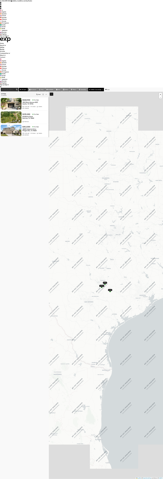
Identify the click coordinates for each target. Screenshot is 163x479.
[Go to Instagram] (0, 4)
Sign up (2, 36)
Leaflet (139, 478)
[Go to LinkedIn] (0, 8)
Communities (4, 53)
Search (2, 45)
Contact (2, 57)
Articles (2, 51)
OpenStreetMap (147, 478)
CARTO (161, 478)
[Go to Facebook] (0, 2)
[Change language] (1, 10)
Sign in (7, 36)
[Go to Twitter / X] (0, 6)
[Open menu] (0, 87)
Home (2, 43)
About (2, 55)
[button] (160, 94)
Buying (2, 49)
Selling (2, 47)
